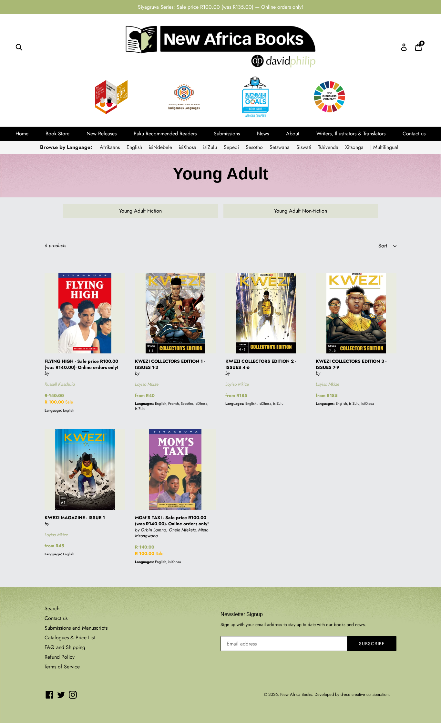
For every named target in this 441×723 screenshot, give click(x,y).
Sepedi (231, 147)
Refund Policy (60, 657)
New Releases (102, 133)
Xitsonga (354, 147)
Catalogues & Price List (70, 637)
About (292, 133)
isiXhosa (187, 147)
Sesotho (254, 147)
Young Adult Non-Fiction (300, 211)
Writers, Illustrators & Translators (350, 133)
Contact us (414, 133)
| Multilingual (384, 147)
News (263, 133)
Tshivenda (328, 147)
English (134, 147)
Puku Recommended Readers (165, 133)
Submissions (227, 133)
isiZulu (210, 147)
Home (21, 133)
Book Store (57, 133)
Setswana (280, 147)
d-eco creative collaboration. (365, 694)
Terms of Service (62, 666)
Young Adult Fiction (140, 211)
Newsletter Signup (242, 614)
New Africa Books (296, 694)
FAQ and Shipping (65, 647)
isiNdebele (160, 147)
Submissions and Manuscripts (76, 628)
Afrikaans (110, 147)
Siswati (303, 147)
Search (52, 608)
